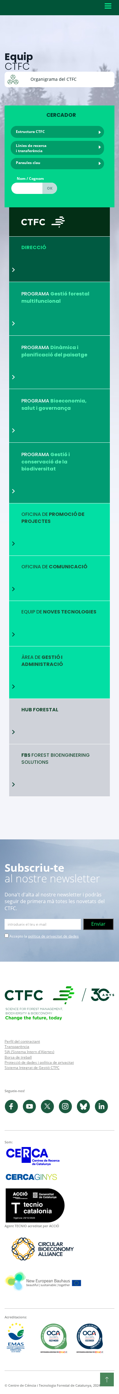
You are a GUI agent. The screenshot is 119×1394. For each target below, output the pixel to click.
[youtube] (32, 1112)
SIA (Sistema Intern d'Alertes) (29, 1051)
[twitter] (50, 1112)
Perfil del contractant (22, 1041)
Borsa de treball (18, 1057)
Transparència (17, 1046)
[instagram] (68, 1112)
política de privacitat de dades (53, 936)
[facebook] (14, 1112)
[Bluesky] (86, 1112)
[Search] (49, 188)
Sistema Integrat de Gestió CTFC (32, 1067)
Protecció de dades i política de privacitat (39, 1062)
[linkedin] (103, 1112)
